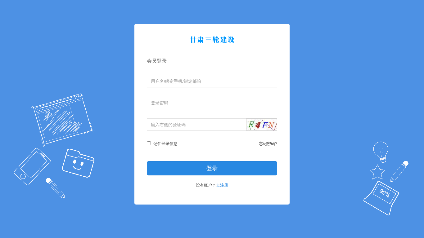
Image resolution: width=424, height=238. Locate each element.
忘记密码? (268, 143)
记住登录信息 (165, 143)
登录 (212, 168)
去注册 (222, 185)
